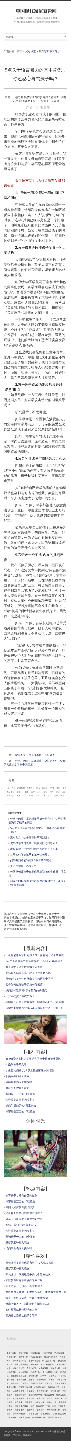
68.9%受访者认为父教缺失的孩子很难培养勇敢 (33, 1058)
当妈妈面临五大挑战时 (18, 1082)
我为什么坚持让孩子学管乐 (21, 1315)
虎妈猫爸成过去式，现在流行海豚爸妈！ (34, 843)
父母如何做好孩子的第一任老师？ (30, 854)
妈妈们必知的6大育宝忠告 (20, 1105)
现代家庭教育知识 (49, 51)
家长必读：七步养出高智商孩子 (24, 1286)
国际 (33, 791)
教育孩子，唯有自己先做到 (21, 1195)
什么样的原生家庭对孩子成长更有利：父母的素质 (34, 955)
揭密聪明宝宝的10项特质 (20, 1111)
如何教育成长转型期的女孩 (21, 1309)
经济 (31, 795)
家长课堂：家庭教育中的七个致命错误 (28, 1274)
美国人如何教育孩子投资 (20, 1207)
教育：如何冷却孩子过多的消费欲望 (26, 1298)
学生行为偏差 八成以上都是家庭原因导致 (29, 1070)
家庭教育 (10, 791)
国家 (18, 795)
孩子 (64, 787)
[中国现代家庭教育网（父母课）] (35, 11)
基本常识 (30, 787)
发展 (27, 791)
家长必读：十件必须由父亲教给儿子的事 (34, 849)
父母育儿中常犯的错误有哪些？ (24, 1213)
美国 (58, 787)
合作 (56, 795)
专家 (43, 795)
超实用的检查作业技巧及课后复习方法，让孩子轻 (34, 1008)
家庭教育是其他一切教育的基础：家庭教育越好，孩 (35, 1292)
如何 (52, 791)
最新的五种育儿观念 (17, 1088)
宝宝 (25, 795)
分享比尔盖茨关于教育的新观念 (24, 1219)
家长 (39, 791)
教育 (58, 791)
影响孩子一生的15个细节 (20, 1094)
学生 (50, 795)
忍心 (38, 787)
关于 (13, 787)
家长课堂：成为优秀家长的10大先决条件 (29, 1262)
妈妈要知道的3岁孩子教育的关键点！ (32, 860)
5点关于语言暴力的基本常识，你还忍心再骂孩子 (34, 961)
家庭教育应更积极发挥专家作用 (24, 1280)
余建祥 (19, 791)
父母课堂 (30, 51)
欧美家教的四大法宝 (17, 1076)
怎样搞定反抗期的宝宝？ (20, 1099)
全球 (45, 791)
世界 (37, 795)
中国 (52, 787)
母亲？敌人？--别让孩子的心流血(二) (27, 1303)
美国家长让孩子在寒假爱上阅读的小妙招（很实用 (34, 1002)
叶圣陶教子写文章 (16, 1064)
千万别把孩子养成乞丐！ (24, 866)
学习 (62, 795)
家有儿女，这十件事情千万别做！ (35, 755)
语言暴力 (21, 787)
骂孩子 (45, 787)
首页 (19, 51)
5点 (8, 787)
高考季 (55, 101)
